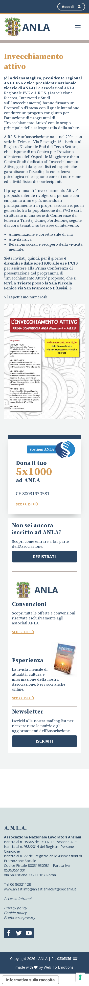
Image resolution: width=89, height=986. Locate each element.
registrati (44, 556)
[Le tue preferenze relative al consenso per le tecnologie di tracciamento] (80, 977)
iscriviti (44, 741)
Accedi (68, 6)
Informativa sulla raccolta (30, 979)
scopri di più (23, 632)
